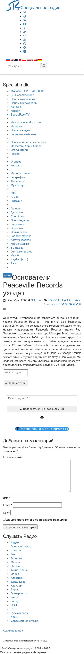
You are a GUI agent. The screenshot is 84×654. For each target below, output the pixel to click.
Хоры (14, 617)
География (18, 177)
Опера (15, 574)
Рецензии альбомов (23, 134)
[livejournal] (24, 32)
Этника (15, 566)
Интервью (17, 126)
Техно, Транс (19, 570)
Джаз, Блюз (18, 581)
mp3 (13, 193)
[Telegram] (24, 16)
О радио (16, 161)
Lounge (15, 601)
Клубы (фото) (19, 259)
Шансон (16, 550)
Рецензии (17, 228)
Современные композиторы (28, 142)
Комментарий (13, 457)
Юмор (15, 197)
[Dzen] (24, 24)
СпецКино (17, 216)
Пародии (16, 200)
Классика (16, 577)
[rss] (24, 51)
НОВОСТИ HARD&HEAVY (64, 300)
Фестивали (18, 181)
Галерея (16, 208)
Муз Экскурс (18, 185)
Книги (14, 597)
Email (7, 505)
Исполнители (19, 150)
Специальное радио (40, 7)
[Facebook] (60, 304)
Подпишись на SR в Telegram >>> (44, 429)
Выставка (17, 247)
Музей (15, 255)
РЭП (13, 609)
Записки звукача (21, 236)
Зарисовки (17, 224)
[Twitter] (24, 12)
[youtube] (24, 39)
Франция (16, 558)
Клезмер (16, 585)
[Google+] (66, 304)
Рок (13, 554)
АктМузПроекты (21, 240)
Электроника (19, 593)
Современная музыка (24, 621)
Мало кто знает (20, 173)
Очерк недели (20, 220)
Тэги (13, 263)
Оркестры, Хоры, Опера (26, 146)
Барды (15, 589)
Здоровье (17, 212)
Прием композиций (23, 99)
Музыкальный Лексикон (26, 122)
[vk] (24, 20)
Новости (16, 110)
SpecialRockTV (20, 114)
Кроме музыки (20, 243)
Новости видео (20, 130)
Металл (16, 562)
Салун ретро (19, 232)
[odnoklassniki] (24, 28)
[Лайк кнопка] (4, 309)
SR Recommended (22, 95)
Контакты (16, 165)
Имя (6, 497)
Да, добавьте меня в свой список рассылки (36, 519)
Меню (7, 275)
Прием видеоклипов (24, 103)
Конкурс (16, 107)
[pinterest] (24, 47)
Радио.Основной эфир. (21, 544)
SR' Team (37, 300)
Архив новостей (13, 630)
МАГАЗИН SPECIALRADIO (27, 91)
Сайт (6, 512)
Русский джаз (19, 613)
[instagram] (24, 43)
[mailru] (24, 36)
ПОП (14, 605)
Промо (15, 153)
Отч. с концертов (21, 251)
